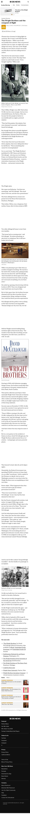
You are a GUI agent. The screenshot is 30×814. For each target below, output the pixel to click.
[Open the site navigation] (5, 1)
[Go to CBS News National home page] (15, 1)
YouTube (3, 738)
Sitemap (3, 778)
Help (2, 792)
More (8, 677)
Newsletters (4, 768)
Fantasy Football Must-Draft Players (10, 731)
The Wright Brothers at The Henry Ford (15, 663)
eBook (12, 647)
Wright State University (10, 670)
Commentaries (24, 5)
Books (18, 5)
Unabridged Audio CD (19, 649)
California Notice (5, 754)
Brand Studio (4, 776)
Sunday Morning (5, 5)
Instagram (3, 743)
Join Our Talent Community (8, 790)
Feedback (3, 795)
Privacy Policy (4, 752)
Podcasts (3, 771)
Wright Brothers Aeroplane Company (14, 673)
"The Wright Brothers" (10, 643)
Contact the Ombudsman (7, 797)
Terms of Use (4, 759)
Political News (5, 723)
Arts (14, 5)
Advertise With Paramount (8, 787)
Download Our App (6, 773)
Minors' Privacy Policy (6, 762)
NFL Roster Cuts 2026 (7, 728)
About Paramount (5, 785)
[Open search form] (28, 1)
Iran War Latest (5, 726)
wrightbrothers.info (9, 668)
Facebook (3, 740)
